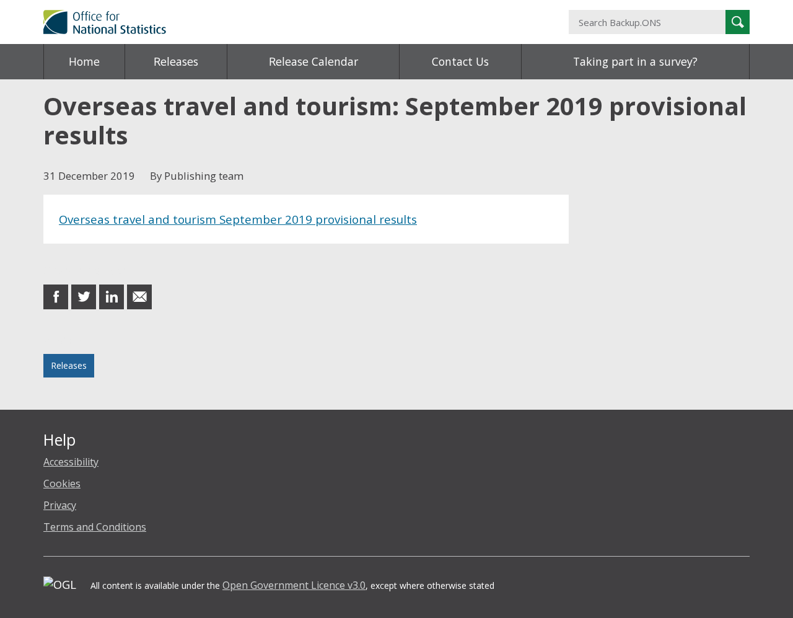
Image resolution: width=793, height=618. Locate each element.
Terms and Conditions (94, 527)
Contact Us (460, 61)
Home (84, 61)
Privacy (59, 505)
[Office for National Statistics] (275, 22)
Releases (176, 61)
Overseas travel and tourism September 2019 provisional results (238, 219)
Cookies (62, 483)
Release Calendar (313, 61)
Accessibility (71, 462)
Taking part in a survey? (635, 61)
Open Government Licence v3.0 (294, 585)
